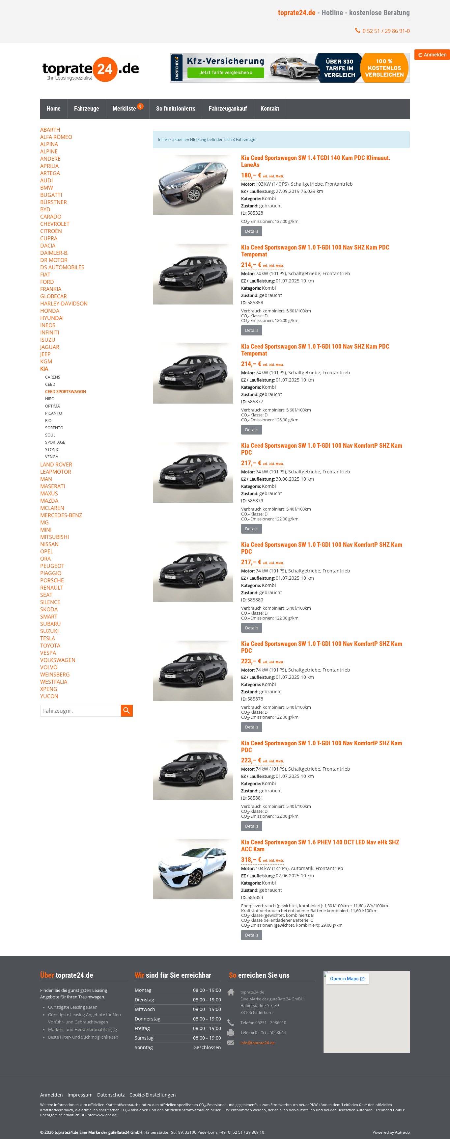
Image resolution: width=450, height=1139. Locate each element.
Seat (46, 595)
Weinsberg (55, 675)
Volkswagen (57, 660)
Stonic (52, 449)
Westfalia (53, 682)
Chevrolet (55, 224)
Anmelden (51, 1095)
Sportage (55, 442)
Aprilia (49, 166)
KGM (46, 362)
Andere (50, 159)
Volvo (48, 668)
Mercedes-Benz (61, 516)
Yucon (49, 697)
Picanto (53, 413)
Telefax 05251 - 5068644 (263, 1032)
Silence (50, 602)
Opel (46, 552)
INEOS (47, 326)
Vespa (48, 653)
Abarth (50, 130)
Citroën (51, 231)
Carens (52, 377)
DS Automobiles (62, 268)
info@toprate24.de (257, 1043)
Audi (46, 181)
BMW (46, 188)
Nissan (49, 545)
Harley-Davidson (64, 304)
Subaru (50, 624)
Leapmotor (55, 472)
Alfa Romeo (56, 137)
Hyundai (52, 318)
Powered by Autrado (391, 1132)
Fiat (45, 275)
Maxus (49, 494)
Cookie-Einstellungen (152, 1095)
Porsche (52, 581)
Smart (48, 617)
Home (54, 108)
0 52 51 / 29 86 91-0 (386, 31)
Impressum (80, 1095)
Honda (49, 311)
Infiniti (49, 333)
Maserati (52, 487)
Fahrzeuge (86, 108)
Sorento (54, 428)
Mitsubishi (54, 537)
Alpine (49, 152)
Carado (50, 217)
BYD (45, 210)
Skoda (49, 610)
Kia (44, 369)
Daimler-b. (54, 253)
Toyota (50, 646)
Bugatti (51, 195)
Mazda (49, 501)
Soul (50, 435)
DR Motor (54, 260)
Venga (51, 457)
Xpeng (48, 689)
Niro (49, 399)
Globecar (53, 297)
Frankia (50, 289)
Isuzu (47, 340)
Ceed (50, 384)
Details (251, 231)
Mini (45, 530)
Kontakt (270, 108)
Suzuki (49, 631)
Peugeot (52, 566)
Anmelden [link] (435, 54)
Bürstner (53, 202)
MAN (46, 479)
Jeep (45, 355)
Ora (45, 559)
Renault (51, 588)
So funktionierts (175, 108)
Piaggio (50, 573)
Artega (50, 174)
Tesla (47, 639)
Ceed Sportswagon (65, 391)
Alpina (49, 145)
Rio (48, 420)
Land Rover (56, 465)
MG (44, 523)
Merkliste (124, 108)
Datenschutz (111, 1095)
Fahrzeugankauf (228, 108)
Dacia (47, 246)
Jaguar (49, 347)
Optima (52, 406)
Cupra (48, 239)
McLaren (52, 508)
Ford (47, 282)
